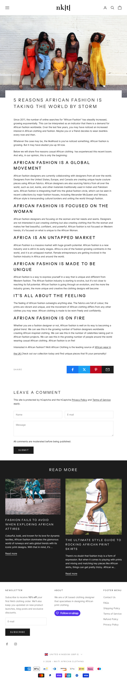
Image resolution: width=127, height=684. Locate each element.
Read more (11, 553)
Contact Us (109, 597)
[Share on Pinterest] (96, 369)
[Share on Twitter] (84, 369)
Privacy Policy (79, 399)
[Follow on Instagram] (15, 644)
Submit (23, 450)
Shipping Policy (111, 608)
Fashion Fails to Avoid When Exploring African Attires (29, 524)
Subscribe (17, 632)
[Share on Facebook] (72, 369)
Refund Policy (110, 619)
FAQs (106, 602)
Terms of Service (101, 399)
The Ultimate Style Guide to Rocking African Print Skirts (93, 544)
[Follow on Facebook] (7, 644)
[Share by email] (107, 369)
